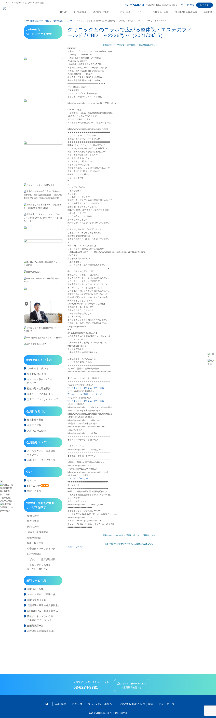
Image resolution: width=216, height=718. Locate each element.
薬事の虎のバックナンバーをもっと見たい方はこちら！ (130, 544)
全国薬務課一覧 (35, 625)
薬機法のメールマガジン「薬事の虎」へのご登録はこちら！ (130, 45)
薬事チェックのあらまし (40, 394)
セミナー (142, 12)
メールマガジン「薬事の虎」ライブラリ (42, 452)
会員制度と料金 (35, 419)
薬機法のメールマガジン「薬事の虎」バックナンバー (54, 21)
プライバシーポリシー (101, 704)
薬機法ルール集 (160, 12)
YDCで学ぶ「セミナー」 (79, 478)
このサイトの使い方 (37, 368)
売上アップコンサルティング (42, 399)
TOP (26, 21)
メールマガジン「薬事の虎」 (42, 594)
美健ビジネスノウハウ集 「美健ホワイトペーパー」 (41, 618)
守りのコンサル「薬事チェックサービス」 (87, 388)
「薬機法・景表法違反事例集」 (43, 605)
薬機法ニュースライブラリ (41, 460)
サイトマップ (166, 704)
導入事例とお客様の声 (186, 12)
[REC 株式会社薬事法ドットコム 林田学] (43, 337)
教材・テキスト (35, 491)
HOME (63, 12)
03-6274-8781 (134, 5)
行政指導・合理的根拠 (39, 388)
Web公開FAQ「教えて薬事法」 (43, 610)
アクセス (77, 704)
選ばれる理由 (80, 12)
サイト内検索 (187, 5)
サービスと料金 (123, 12)
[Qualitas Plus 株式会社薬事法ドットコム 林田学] (43, 264)
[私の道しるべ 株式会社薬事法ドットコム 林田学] (43, 329)
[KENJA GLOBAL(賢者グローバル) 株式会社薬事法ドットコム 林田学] (43, 312)
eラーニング (33, 485)
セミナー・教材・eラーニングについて (43, 381)
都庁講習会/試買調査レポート (42, 631)
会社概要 (208, 12)
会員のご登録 (34, 425)
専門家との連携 (101, 12)
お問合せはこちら (76, 547)
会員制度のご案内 (36, 373)
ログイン (204, 5)
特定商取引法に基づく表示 (136, 704)
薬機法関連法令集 (36, 600)
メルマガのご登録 (36, 430)
